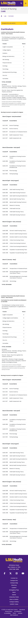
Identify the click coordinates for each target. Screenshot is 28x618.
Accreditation (17, 611)
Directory (14, 585)
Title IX (14, 613)
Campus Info (14, 580)
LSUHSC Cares (14, 604)
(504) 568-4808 (14, 569)
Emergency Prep (14, 590)
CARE (3, 11)
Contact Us (14, 578)
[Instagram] (17, 573)
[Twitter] (10, 573)
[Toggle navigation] (25, 23)
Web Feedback (14, 615)
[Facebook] (4, 573)
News (14, 592)
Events (14, 594)
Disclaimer (22, 609)
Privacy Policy (8, 611)
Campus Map (14, 583)
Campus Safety (14, 602)
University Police (14, 597)
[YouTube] (23, 573)
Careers (14, 587)
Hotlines (20, 613)
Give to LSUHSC (14, 599)
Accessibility (7, 613)
